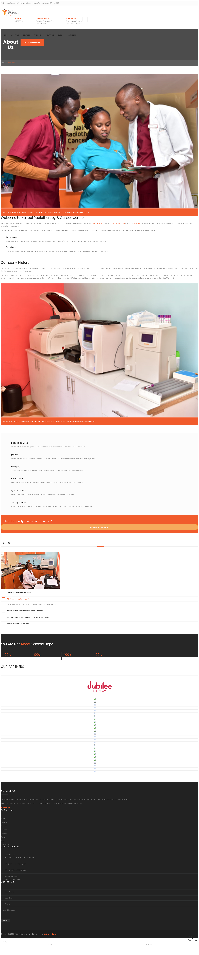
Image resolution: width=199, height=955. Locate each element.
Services (26, 35)
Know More (5, 808)
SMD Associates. (50, 934)
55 (124, 947)
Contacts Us (5, 844)
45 (119, 947)
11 (14, 950)
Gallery (3, 837)
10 (12, 950)
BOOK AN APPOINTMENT (99, 527)
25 (111, 947)
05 (103, 947)
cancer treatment (118, 223)
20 (109, 947)
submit (5, 920)
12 (16, 950)
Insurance (50, 35)
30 (113, 947)
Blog (60, 35)
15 (106, 947)
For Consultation (32, 42)
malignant (136, 223)
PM (46, 947)
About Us (15, 35)
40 (117, 947)
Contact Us (71, 35)
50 (122, 947)
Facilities (38, 35)
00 (100, 947)
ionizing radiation (99, 223)
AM (2, 947)
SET (2, 952)
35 (115, 947)
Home (5, 35)
